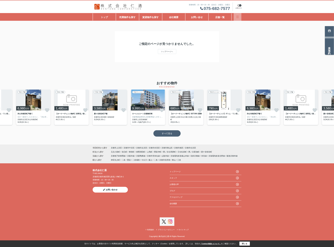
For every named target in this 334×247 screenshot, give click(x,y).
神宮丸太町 (115, 160)
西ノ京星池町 (194, 152)
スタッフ (173, 178)
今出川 (144, 160)
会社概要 (173, 17)
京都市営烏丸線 (153, 156)
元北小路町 (116, 152)
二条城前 (136, 160)
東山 (174, 160)
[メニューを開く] (237, 16)
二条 (123, 160)
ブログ (172, 191)
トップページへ (167, 51)
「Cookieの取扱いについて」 (210, 244)
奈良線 (204, 156)
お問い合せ (197, 17)
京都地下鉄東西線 (118, 156)
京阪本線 (131, 156)
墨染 (129, 160)
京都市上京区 (116, 148)
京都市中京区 (129, 148)
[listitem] (110, 107)
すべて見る (167, 133)
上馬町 (150, 152)
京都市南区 (178, 148)
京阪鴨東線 (141, 156)
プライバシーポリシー (166, 230)
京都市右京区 (190, 148)
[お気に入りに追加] (9, 110)
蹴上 (150, 160)
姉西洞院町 (141, 152)
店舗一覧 (220, 17)
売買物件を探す (127, 17)
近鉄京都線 (195, 156)
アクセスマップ (176, 197)
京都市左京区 (141, 148)
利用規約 (150, 230)
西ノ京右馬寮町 (169, 152)
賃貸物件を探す (150, 17)
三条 (179, 160)
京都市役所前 (164, 160)
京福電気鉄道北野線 (216, 156)
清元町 (125, 152)
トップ (104, 17)
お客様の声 (174, 184)
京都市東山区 (167, 148)
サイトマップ (183, 230)
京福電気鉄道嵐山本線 (180, 156)
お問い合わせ (112, 190)
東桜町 (132, 152)
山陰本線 (165, 156)
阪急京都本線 (232, 156)
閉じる (244, 244)
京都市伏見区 (154, 148)
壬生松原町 (182, 152)
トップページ (175, 171)
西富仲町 (158, 152)
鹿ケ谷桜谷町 (206, 152)
